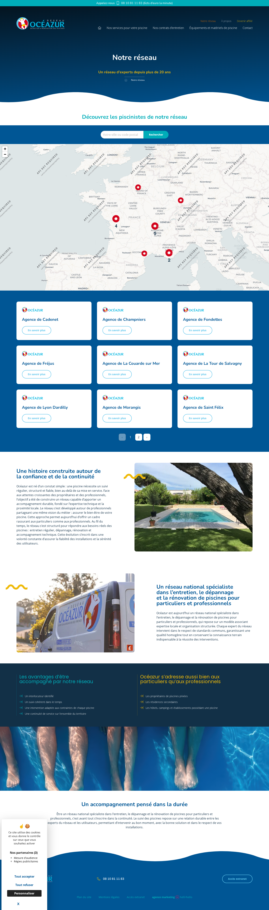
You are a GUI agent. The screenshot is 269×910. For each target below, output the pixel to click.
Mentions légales (109, 897)
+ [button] (5, 149)
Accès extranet (237, 879)
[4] (116, 218)
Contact (248, 27)
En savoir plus (36, 330)
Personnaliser (24, 893)
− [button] (5, 154)
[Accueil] (125, 80)
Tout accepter (24, 876)
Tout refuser (24, 885)
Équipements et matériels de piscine (213, 27)
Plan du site (84, 897)
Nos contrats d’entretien (168, 27)
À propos (226, 21)
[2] (169, 252)
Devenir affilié (245, 21)
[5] (155, 226)
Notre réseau (208, 21)
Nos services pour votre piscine (127, 27)
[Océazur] (45, 24)
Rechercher (156, 134)
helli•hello (172, 897)
